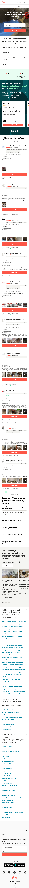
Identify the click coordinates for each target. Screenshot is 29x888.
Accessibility (14, 883)
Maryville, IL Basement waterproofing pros (12, 681)
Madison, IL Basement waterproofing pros (12, 674)
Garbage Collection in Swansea (9, 785)
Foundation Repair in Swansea (9, 710)
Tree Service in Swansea (7, 759)
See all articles (7, 566)
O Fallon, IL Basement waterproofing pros (12, 638)
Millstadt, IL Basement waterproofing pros (12, 624)
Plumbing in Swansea (7, 746)
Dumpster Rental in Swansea (9, 810)
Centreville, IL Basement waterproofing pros (12, 626)
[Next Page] (26, 492)
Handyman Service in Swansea (9, 778)
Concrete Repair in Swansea (8, 719)
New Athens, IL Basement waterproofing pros (13, 684)
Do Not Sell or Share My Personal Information (14, 885)
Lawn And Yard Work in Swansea (10, 766)
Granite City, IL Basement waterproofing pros (13, 694)
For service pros (5, 827)
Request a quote (13, 124)
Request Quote (14, 174)
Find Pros (14, 30)
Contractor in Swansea (7, 800)
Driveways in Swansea (7, 788)
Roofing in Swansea (6, 749)
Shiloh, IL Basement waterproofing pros (11, 634)
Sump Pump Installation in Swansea (10, 712)
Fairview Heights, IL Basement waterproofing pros (14, 621)
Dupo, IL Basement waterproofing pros (11, 652)
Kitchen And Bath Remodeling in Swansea (12, 751)
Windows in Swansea (7, 783)
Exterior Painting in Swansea (8, 793)
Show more (25, 165)
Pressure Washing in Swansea (9, 790)
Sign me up (14, 854)
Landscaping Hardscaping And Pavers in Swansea (14, 797)
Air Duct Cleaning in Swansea (9, 805)
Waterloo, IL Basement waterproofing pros (12, 686)
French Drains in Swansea (8, 714)
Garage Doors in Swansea (8, 780)
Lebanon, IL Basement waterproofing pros (12, 659)
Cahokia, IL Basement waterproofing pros (12, 657)
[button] (4, 169)
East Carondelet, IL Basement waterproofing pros (14, 669)
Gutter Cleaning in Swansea (8, 795)
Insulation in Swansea (7, 807)
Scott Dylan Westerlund (8, 580)
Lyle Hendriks (22, 580)
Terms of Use (11, 881)
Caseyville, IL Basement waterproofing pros (12, 647)
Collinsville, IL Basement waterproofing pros (12, 662)
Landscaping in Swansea (8, 761)
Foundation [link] (4, 6)
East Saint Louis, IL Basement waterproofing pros (14, 629)
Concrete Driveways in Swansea (9, 814)
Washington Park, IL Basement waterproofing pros (14, 655)
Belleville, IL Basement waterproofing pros (12, 636)
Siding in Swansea (6, 771)
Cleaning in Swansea (7, 768)
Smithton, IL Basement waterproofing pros (12, 645)
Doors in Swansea (6, 817)
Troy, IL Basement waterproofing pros (11, 679)
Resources (4, 830)
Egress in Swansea (6, 729)
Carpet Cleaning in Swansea (8, 802)
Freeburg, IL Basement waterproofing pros (12, 631)
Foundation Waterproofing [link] (13, 6)
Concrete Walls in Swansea (8, 727)
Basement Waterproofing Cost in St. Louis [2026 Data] (9, 585)
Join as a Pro (19, 2)
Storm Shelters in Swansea (8, 724)
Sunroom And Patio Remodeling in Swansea (12, 812)
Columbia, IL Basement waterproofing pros (12, 667)
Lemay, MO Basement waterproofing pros (12, 689)
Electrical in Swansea (7, 754)
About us (3, 834)
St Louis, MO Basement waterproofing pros (12, 672)
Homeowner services (6, 823)
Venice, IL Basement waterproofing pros (11, 677)
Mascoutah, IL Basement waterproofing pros (12, 664)
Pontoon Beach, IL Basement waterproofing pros (13, 691)
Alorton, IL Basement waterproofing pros (12, 650)
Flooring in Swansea (6, 773)
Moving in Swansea (6, 763)
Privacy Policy (18, 881)
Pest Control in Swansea (7, 776)
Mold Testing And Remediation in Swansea (12, 717)
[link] (4, 121)
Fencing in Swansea (6, 756)
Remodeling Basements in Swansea (10, 722)
